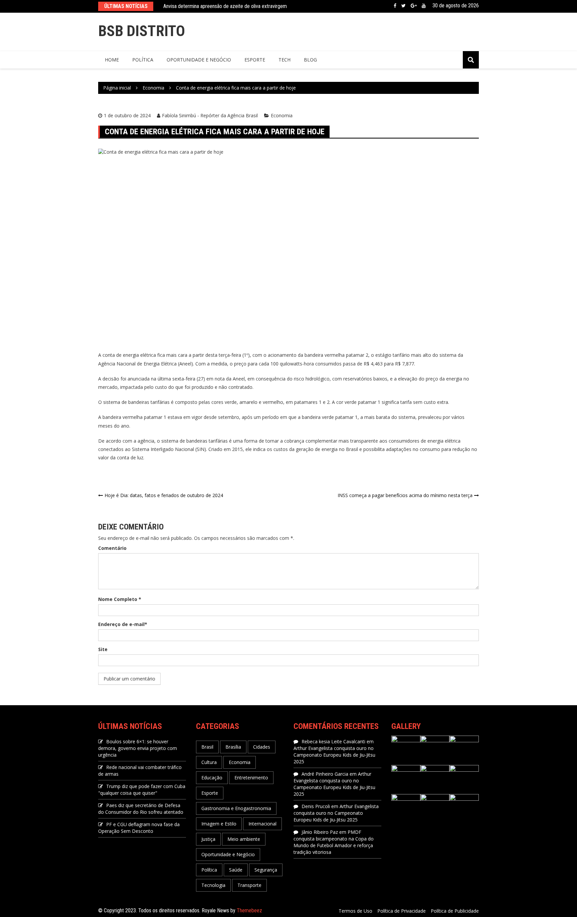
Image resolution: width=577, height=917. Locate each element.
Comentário (112, 548)
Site (103, 649)
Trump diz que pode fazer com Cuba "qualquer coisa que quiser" (141, 789)
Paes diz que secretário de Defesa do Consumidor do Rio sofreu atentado (140, 808)
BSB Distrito (141, 31)
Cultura (209, 762)
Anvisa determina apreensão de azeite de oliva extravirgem (225, 6)
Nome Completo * (119, 599)
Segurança (265, 870)
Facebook (395, 6)
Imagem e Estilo (218, 823)
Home (112, 59)
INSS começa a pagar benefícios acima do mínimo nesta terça (405, 495)
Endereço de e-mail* (122, 624)
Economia (282, 115)
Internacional (262, 823)
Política (142, 59)
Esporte (254, 59)
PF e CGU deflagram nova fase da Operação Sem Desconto (139, 827)
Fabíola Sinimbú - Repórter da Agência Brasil (210, 115)
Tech (284, 59)
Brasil (207, 747)
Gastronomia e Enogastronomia (236, 808)
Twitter (403, 6)
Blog (310, 59)
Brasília (233, 747)
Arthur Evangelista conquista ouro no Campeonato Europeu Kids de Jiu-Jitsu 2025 (334, 755)
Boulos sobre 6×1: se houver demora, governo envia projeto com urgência (137, 748)
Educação (211, 777)
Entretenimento (251, 777)
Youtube (424, 6)
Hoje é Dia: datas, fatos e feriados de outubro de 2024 (164, 495)
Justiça (208, 839)
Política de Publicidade (455, 911)
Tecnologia (213, 885)
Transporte (249, 885)
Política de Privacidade (401, 911)
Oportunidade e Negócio (199, 59)
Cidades (261, 747)
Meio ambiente (243, 839)
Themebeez (249, 910)
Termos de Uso (355, 911)
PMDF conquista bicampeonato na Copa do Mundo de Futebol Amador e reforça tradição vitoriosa (334, 842)
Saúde (235, 870)
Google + (414, 6)
